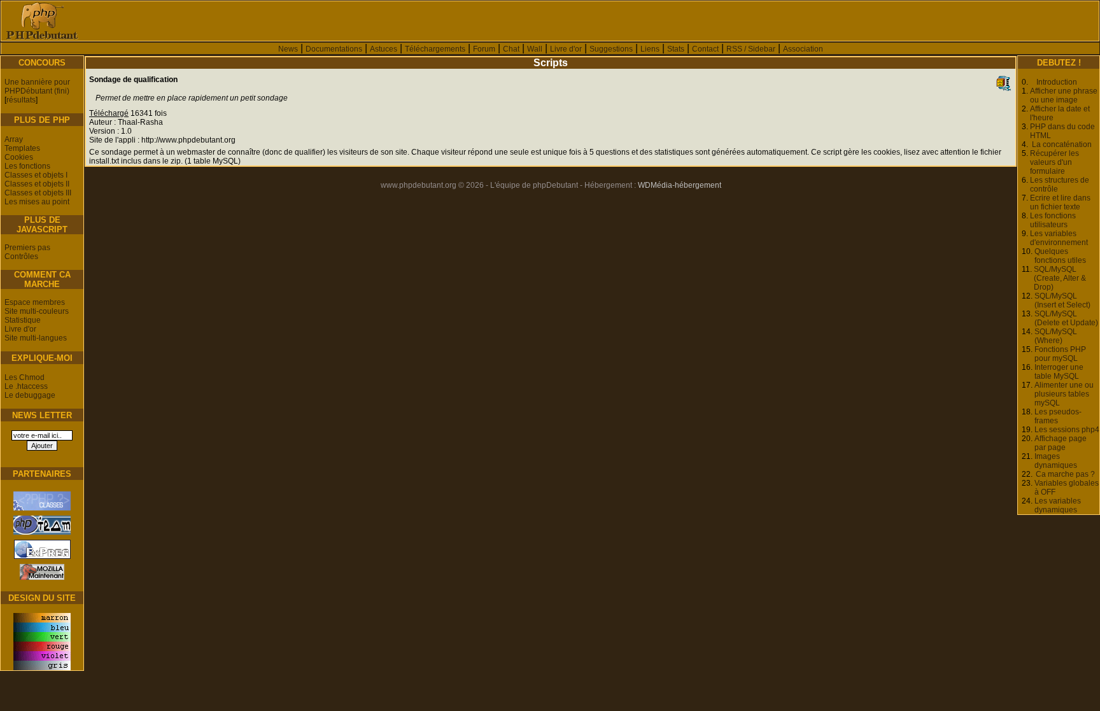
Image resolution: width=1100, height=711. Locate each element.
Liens (649, 49)
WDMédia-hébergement (679, 185)
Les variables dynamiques (1057, 505)
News (288, 49)
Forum (484, 49)
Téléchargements (435, 49)
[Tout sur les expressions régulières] (42, 558)
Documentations (334, 49)
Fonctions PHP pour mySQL (1060, 354)
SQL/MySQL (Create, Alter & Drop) (1060, 278)
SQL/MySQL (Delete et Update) (1066, 318)
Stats (675, 49)
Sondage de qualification (133, 79)
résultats (21, 99)
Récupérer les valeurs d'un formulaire (1054, 162)
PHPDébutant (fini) (36, 91)
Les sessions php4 (1066, 429)
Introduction (1056, 82)
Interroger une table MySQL (1058, 372)
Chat (511, 49)
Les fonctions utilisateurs (1053, 220)
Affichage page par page (1060, 443)
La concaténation (1062, 144)
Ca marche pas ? (1065, 474)
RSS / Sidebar (750, 49)
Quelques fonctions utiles (1060, 256)
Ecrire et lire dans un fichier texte (1060, 202)
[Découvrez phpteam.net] (42, 534)
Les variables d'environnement (1059, 238)
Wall (534, 49)
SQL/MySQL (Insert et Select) (1062, 300)
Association (803, 49)
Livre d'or (566, 49)
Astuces (383, 49)
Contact (705, 49)
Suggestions (611, 49)
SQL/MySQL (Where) (1055, 336)
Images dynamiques (1055, 461)
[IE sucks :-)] (42, 579)
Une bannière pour (37, 82)
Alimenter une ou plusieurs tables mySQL (1064, 394)
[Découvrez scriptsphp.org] (42, 510)
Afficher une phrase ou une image (1063, 95)
